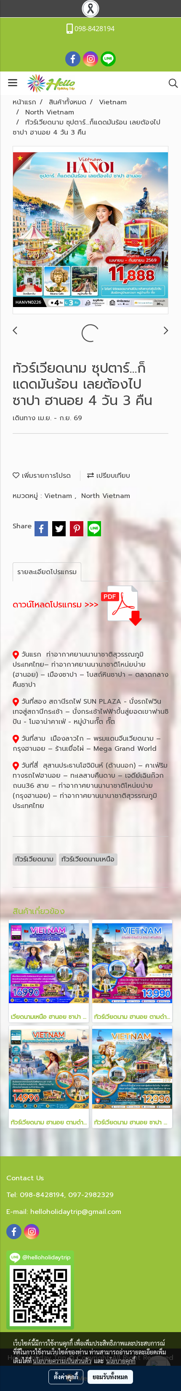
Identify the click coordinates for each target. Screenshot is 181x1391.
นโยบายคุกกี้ (121, 1361)
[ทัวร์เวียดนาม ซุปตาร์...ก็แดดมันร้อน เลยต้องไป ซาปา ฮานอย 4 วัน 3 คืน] (90, 230)
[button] (170, 83)
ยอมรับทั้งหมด (110, 1376)
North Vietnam (105, 496)
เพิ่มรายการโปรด (45, 476)
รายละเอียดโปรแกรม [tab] (47, 572)
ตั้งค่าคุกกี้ (66, 1376)
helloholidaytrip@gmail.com (75, 1212)
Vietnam (59, 496)
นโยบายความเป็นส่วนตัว (62, 1361)
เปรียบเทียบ (112, 476)
